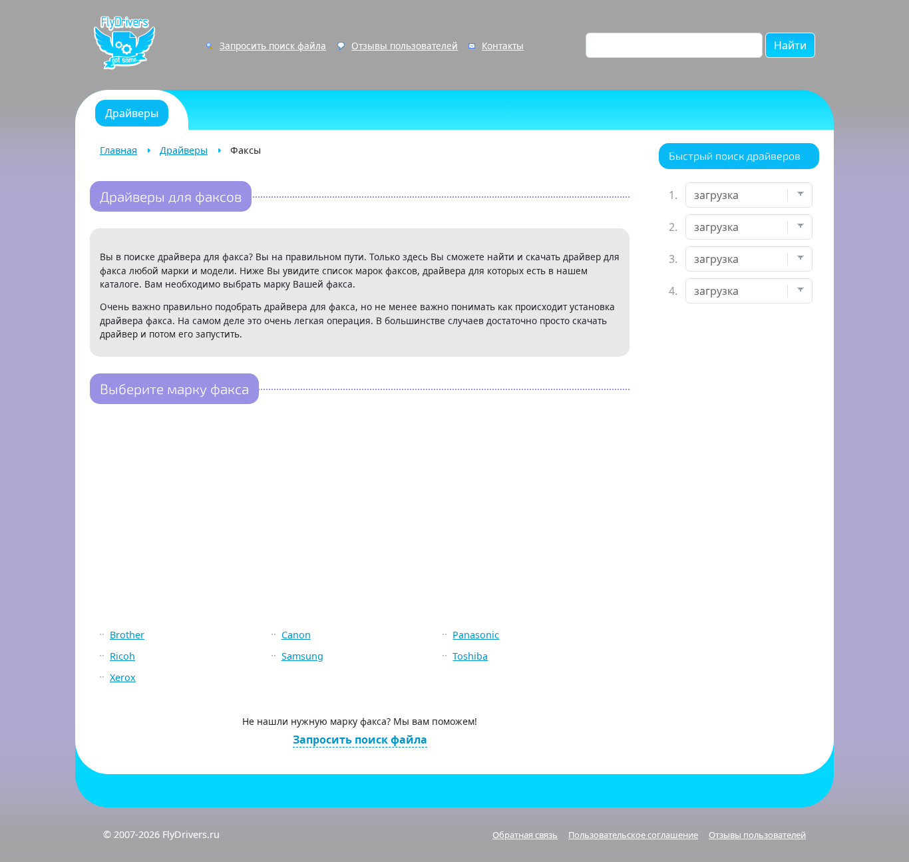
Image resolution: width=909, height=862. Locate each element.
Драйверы (184, 150)
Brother (127, 634)
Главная (118, 150)
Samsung (302, 656)
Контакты (503, 45)
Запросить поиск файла (273, 45)
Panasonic (476, 634)
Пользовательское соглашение (633, 835)
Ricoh (122, 656)
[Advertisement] (360, 517)
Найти (790, 45)
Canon (296, 634)
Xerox (123, 677)
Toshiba (470, 656)
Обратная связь (525, 835)
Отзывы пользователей (404, 45)
